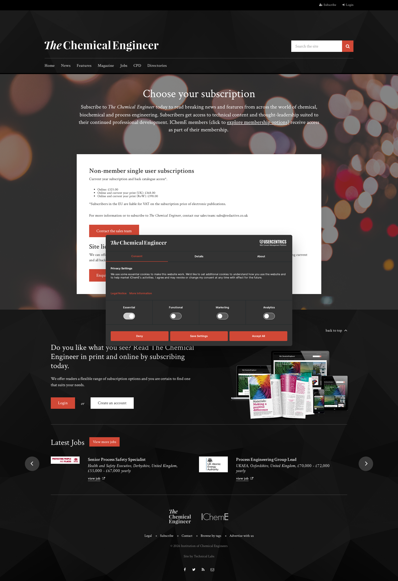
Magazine (106, 65)
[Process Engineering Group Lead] (213, 464)
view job (94, 478)
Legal (148, 535)
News (65, 65)
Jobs (123, 65)
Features (84, 65)
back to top (334, 330)
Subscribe (330, 5)
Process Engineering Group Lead (266, 459)
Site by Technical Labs (199, 556)
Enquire (102, 275)
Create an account (112, 403)
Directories (157, 65)
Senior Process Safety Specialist (117, 459)
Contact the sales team (114, 231)
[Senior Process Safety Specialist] (65, 460)
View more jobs (104, 441)
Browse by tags (211, 535)
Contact (187, 535)
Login (349, 5)
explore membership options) (258, 122)
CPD (137, 65)
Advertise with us (241, 535)
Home (50, 65)
